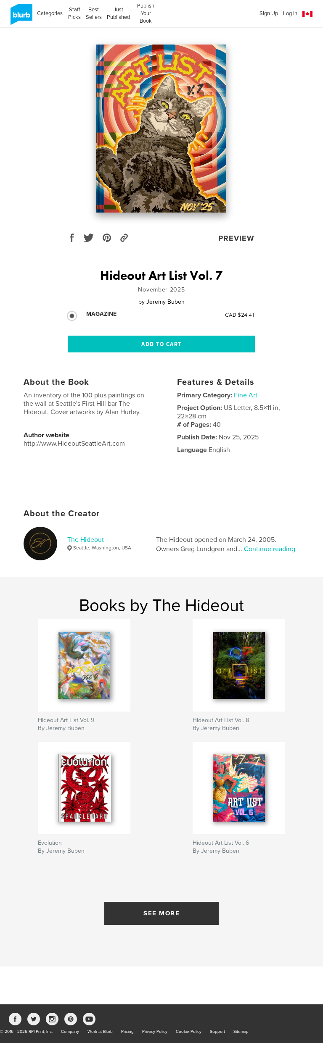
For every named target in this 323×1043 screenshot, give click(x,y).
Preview (236, 238)
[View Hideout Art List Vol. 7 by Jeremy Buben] (161, 129)
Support (217, 1031)
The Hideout (85, 540)
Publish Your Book (145, 13)
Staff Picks (74, 13)
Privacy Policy (154, 1031)
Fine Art (245, 395)
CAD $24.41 (240, 314)
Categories (50, 13)
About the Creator (62, 514)
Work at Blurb (100, 1031)
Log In (290, 13)
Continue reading (269, 549)
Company (70, 1031)
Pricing (127, 1031)
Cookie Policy (188, 1031)
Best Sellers (94, 13)
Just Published (118, 13)
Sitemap (241, 1031)
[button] (307, 14)
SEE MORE (161, 913)
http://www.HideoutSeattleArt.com (74, 443)
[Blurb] (20, 18)
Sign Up (268, 13)
